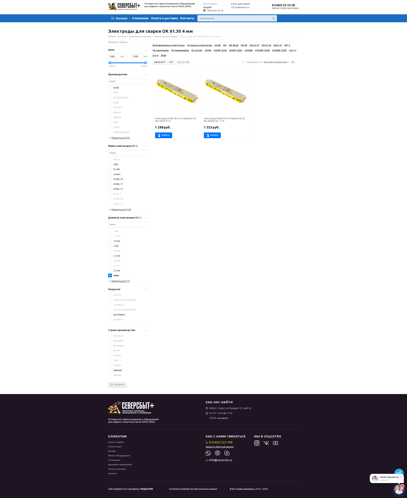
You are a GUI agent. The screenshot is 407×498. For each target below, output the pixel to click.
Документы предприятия (120, 464)
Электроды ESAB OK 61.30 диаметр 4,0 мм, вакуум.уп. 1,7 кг (224, 119)
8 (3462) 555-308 (221, 442)
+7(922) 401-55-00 (214, 10)
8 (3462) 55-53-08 (283, 5)
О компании (140, 18)
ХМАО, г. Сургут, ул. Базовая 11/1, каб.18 (230, 408)
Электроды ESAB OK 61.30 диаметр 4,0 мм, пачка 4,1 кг (175, 119)
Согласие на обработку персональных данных (193, 489)
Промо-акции (114, 446)
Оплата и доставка (164, 18)
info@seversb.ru (241, 7)
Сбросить (181, 62)
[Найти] (274, 18)
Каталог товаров (116, 442)
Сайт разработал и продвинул (130, 489)
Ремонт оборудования (119, 455)
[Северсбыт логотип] (124, 6)
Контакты (187, 18)
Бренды (112, 451)
